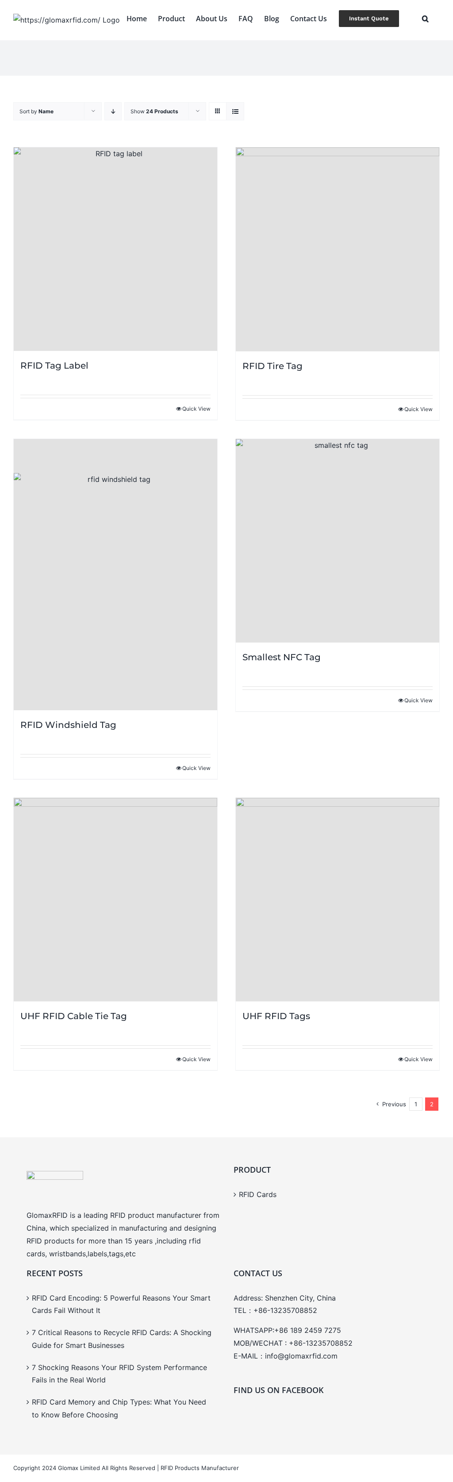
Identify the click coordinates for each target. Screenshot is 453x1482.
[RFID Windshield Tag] (115, 575)
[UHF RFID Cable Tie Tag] (115, 899)
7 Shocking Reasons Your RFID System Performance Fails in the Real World (119, 1374)
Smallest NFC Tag (281, 657)
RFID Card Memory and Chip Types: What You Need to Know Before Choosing (119, 1408)
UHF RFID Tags (276, 1016)
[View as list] (235, 111)
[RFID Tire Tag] (337, 249)
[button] (425, 18)
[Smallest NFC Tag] (337, 541)
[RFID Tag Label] (115, 249)
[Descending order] (113, 111)
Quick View (196, 408)
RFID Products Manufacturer (200, 1467)
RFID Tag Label (54, 365)
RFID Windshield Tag (68, 725)
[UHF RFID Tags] (337, 899)
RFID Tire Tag (272, 366)
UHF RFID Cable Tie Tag (73, 1016)
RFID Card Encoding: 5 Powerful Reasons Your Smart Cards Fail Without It (121, 1304)
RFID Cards (257, 1194)
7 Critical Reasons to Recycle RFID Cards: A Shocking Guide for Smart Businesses (121, 1339)
